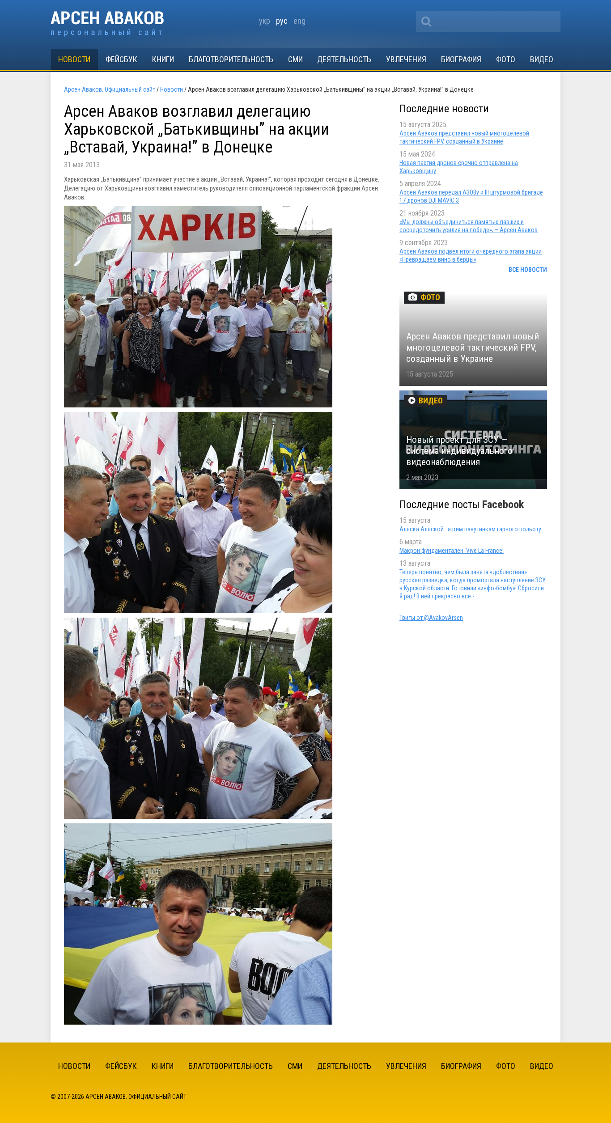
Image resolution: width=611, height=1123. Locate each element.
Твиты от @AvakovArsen (431, 617)
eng (299, 20)
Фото (505, 59)
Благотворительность (231, 59)
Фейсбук (121, 59)
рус (282, 20)
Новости (74, 59)
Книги (163, 59)
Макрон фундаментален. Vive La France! (451, 550)
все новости (528, 269)
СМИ (295, 59)
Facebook (503, 504)
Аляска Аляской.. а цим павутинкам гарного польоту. (471, 529)
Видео (541, 59)
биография (461, 59)
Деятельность (344, 59)
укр (264, 20)
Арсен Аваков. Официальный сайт (107, 24)
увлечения (406, 59)
